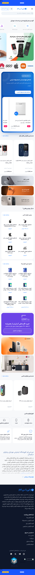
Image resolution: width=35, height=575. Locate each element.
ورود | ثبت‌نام (5, 9)
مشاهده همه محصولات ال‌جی (23, 92)
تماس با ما (31, 535)
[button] (17, 3)
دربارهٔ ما (32, 538)
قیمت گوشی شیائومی (28, 526)
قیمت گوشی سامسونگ (28, 520)
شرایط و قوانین (30, 544)
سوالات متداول (30, 541)
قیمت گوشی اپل (30, 523)
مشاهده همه (5, 136)
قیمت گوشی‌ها (30, 517)
